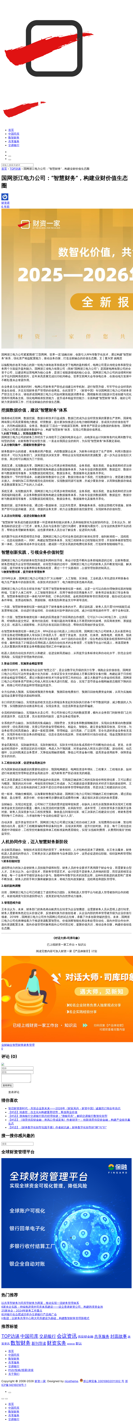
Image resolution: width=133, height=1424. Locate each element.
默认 (79, 1343)
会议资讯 (67, 1336)
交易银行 (13, 145)
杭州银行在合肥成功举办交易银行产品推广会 (29, 1314)
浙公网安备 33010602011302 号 (103, 1381)
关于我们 (13, 1374)
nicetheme (71, 1381)
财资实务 (56, 1343)
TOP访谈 (10, 1336)
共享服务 (13, 141)
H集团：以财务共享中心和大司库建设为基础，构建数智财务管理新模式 (45, 1318)
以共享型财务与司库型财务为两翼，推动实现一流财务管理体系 (40, 1303)
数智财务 (13, 137)
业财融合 (6, 1045)
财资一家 (40, 1381)
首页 (11, 130)
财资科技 (71, 1344)
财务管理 (29, 1045)
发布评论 (7, 1085)
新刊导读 (39, 1343)
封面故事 (118, 1336)
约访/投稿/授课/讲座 (21, 1370)
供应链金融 (85, 1336)
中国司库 (13, 133)
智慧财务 (18, 1045)
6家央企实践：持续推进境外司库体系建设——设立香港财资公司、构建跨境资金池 (52, 1306)
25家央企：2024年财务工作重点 (21, 1310)
